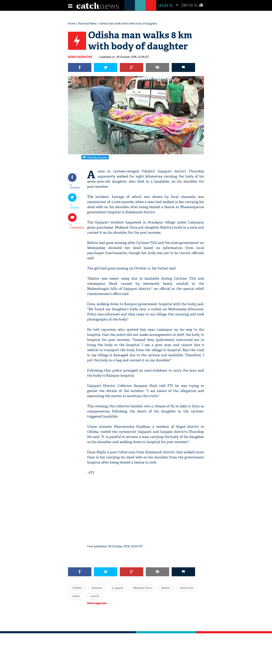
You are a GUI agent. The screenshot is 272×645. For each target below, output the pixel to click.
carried (94, 596)
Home (71, 23)
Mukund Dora (142, 587)
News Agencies (80, 57)
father (76, 596)
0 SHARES (75, 186)
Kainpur (97, 587)
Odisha (77, 587)
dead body (187, 587)
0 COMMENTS (75, 226)
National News (87, 23)
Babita (166, 587)
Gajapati (117, 587)
